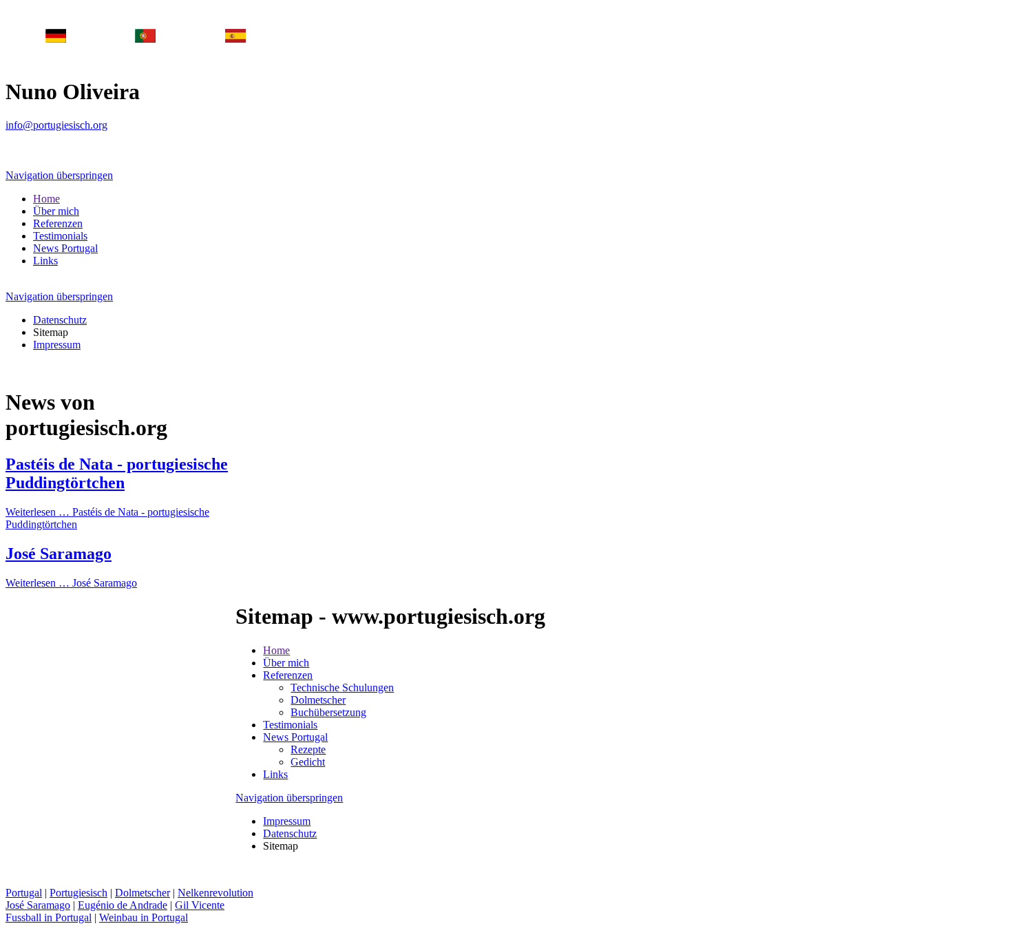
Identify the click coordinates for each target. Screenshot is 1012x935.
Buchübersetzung (328, 712)
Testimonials (60, 236)
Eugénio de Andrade (122, 905)
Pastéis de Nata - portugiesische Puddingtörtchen (117, 473)
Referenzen (58, 223)
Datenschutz (60, 320)
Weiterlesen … (71, 583)
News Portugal (65, 248)
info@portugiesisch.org (56, 125)
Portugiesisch (78, 893)
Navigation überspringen (59, 175)
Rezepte (308, 749)
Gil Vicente (199, 905)
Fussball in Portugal (49, 917)
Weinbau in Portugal (143, 917)
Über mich (56, 211)
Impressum (57, 344)
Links (45, 260)
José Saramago (59, 554)
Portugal (24, 893)
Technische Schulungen (342, 687)
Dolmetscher (318, 700)
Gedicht (308, 762)
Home (46, 198)
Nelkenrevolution (215, 893)
